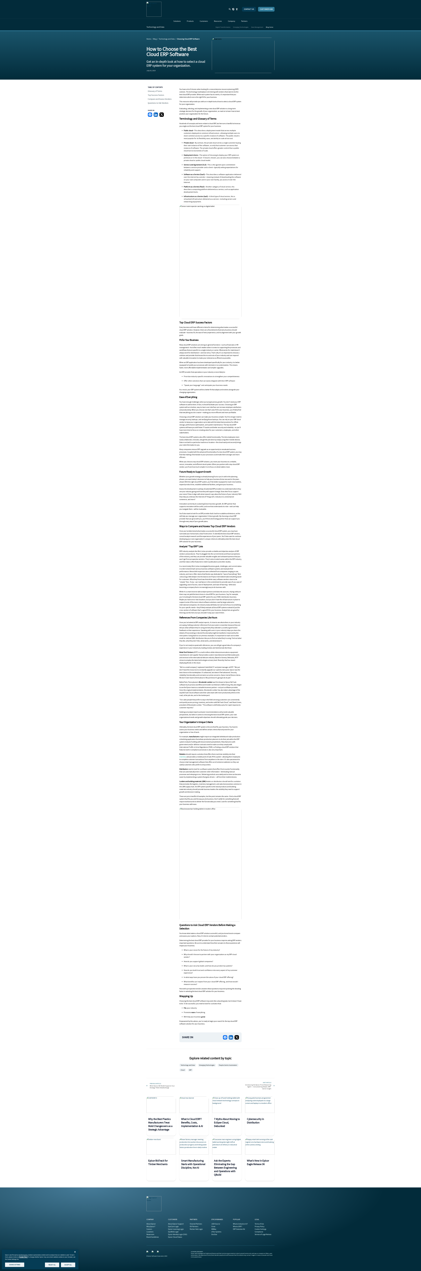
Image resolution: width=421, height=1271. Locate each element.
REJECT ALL (52, 1265)
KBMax (213, 1229)
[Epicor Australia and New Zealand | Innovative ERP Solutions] (153, 9)
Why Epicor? (150, 1226)
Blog (155, 39)
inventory (182, 757)
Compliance (259, 1232)
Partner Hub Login (196, 1229)
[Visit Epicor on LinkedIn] (147, 1252)
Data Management (257, 27)
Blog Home (269, 27)
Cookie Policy (23, 1257)
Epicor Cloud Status (175, 1237)
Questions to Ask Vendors (158, 103)
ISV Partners (194, 1226)
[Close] (75, 1251)
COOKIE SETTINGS (14, 1265)
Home (148, 39)
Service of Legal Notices (263, 1234)
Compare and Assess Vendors (160, 99)
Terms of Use (259, 1224)
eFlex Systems (216, 1232)
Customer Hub (266, 9)
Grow (213, 1226)
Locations (149, 1232)
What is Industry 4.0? (240, 1224)
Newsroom (150, 1234)
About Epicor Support (176, 1224)
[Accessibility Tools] (237, 9)
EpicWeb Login (173, 1232)
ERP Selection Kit (239, 1229)
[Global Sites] (233, 9)
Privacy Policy (259, 1226)
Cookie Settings (260, 1229)
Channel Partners (196, 1224)
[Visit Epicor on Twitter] (158, 1252)
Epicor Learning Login (176, 1229)
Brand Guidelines (152, 1237)
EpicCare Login (173, 1226)
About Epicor (151, 1224)
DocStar (214, 1234)
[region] (40, 1259)
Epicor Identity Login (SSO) (177, 1234)
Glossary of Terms (155, 91)
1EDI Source (215, 1224)
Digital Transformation (223, 27)
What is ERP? (237, 1226)
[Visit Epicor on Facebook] (153, 1252)
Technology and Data (155, 27)
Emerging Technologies (240, 27)
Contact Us (249, 9)
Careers (149, 1229)
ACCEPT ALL (68, 1265)
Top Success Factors (156, 95)
